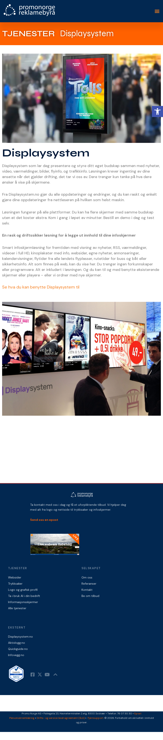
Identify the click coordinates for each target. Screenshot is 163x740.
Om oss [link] (87, 577)
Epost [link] (137, 713)
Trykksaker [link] (15, 583)
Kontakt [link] (87, 590)
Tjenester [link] (28, 33)
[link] (157, 111)
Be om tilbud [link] (90, 596)
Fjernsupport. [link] (96, 718)
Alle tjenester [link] (17, 608)
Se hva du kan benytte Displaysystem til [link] (40, 287)
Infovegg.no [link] (16, 655)
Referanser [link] (89, 583)
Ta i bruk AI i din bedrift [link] (24, 596)
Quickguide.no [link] (18, 649)
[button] (157, 11)
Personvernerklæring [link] (21, 718)
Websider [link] (14, 577)
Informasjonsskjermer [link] (23, 602)
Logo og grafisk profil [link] (23, 590)
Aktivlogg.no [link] (16, 643)
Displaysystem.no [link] (20, 636)
